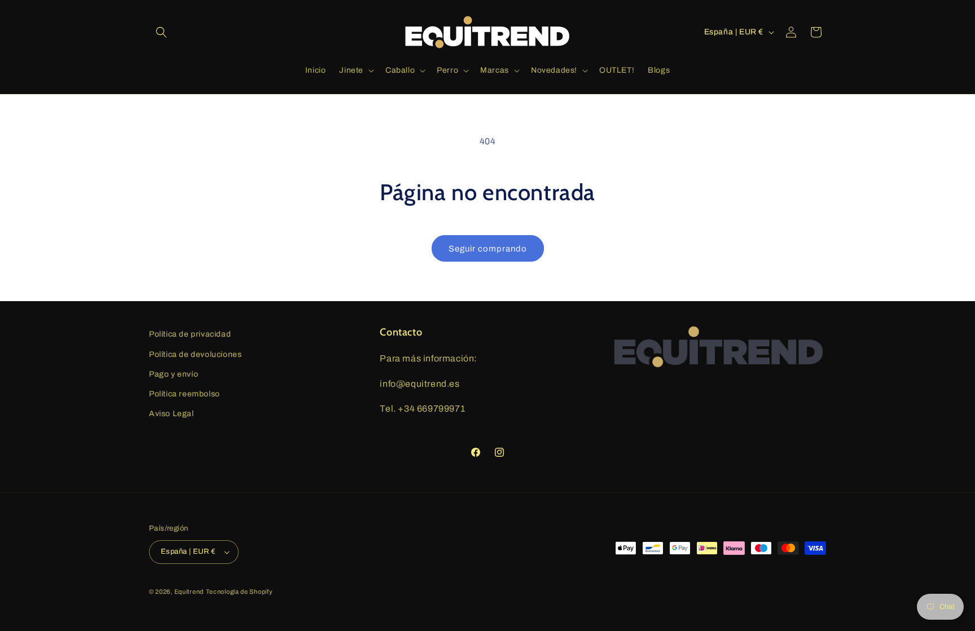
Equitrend (189, 591)
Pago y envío (173, 374)
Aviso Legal (171, 413)
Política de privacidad (190, 334)
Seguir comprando (488, 248)
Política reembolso (184, 394)
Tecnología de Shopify (239, 591)
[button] (161, 32)
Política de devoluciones (195, 354)
